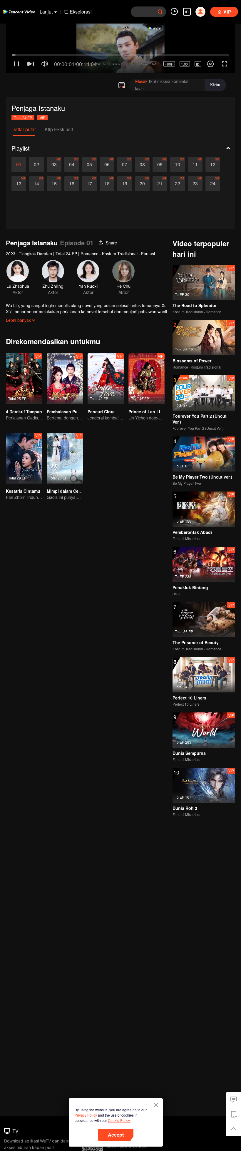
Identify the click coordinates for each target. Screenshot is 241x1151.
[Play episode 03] (54, 141)
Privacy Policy (86, 1114)
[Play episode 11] (195, 141)
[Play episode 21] (160, 160)
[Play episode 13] (18, 160)
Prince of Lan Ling (146, 388)
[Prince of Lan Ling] (146, 355)
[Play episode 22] (177, 160)
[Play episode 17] (89, 160)
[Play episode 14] (36, 160)
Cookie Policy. (119, 1120)
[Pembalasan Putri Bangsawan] (65, 355)
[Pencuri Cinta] (106, 355)
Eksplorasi (81, 11)
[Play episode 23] (195, 160)
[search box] (160, 11)
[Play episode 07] (124, 141)
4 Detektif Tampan (24, 388)
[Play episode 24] (212, 160)
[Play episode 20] (142, 160)
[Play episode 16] (71, 160)
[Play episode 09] (160, 141)
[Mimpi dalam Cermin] (65, 434)
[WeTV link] (19, 11)
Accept (116, 1134)
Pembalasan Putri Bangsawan (76, 388)
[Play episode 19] (124, 160)
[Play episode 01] (18, 141)
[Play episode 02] (36, 141)
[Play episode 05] (89, 141)
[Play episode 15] (54, 160)
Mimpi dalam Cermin (67, 467)
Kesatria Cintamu (23, 467)
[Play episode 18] (107, 160)
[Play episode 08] (142, 141)
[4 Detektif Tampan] (24, 355)
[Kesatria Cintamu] (24, 434)
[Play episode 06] (107, 141)
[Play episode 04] (71, 141)
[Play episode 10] (177, 141)
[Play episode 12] (212, 141)
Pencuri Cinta (101, 388)
